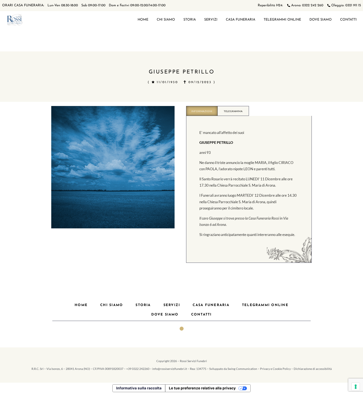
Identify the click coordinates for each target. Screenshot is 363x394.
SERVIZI (210, 19)
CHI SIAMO (166, 19)
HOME (143, 19)
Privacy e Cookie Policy (275, 368)
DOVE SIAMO (320, 19)
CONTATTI (348, 19)
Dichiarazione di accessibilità (313, 368)
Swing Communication (242, 368)
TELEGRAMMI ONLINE (282, 19)
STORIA (189, 19)
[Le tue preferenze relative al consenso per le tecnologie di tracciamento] (356, 387)
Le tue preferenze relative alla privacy (202, 388)
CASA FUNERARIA (240, 19)
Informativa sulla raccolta (139, 388)
